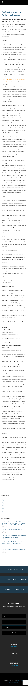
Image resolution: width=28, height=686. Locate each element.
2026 (3, 499)
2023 (3, 504)
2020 (3, 508)
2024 (3, 502)
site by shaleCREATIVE (14, 682)
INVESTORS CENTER (14, 665)
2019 (3, 510)
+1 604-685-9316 (14, 646)
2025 (3, 500)
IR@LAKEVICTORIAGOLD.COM (14, 656)
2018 (3, 511)
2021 (3, 507)
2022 (3, 505)
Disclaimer (21, 680)
